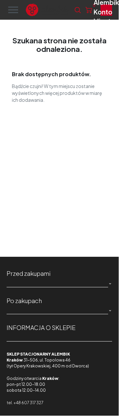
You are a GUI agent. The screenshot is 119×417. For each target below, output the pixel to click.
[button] (77, 10)
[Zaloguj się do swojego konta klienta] (106, 10)
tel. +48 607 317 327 (25, 402)
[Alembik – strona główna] (47, 10)
